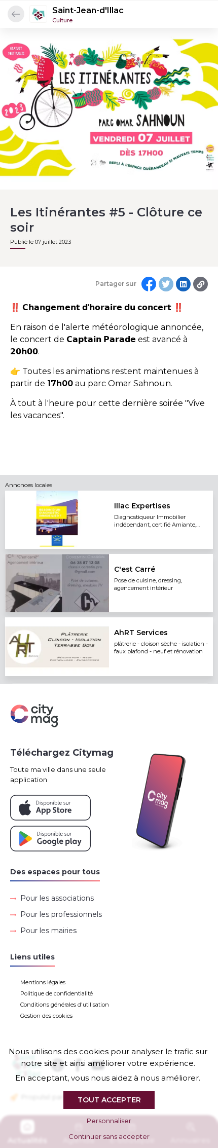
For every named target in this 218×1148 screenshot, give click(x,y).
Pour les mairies (48, 930)
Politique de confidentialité (56, 993)
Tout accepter (109, 1099)
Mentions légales (42, 982)
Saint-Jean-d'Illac (88, 10)
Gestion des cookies (46, 1015)
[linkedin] (183, 284)
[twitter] (166, 284)
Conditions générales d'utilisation (64, 1004)
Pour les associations (57, 898)
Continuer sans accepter (109, 1136)
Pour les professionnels (61, 914)
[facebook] (148, 284)
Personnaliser (109, 1121)
